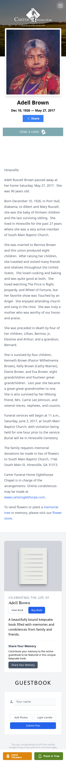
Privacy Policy (23, 747)
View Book (17, 610)
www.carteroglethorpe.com (24, 497)
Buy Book (36, 610)
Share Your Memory (23, 665)
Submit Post (33, 725)
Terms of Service (42, 747)
